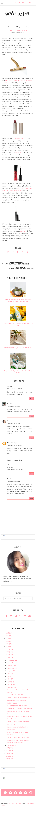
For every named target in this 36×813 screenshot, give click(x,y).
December (11, 660)
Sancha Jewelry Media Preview (17, 727)
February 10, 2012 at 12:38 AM (14, 388)
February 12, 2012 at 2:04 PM (14, 423)
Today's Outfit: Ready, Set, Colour (18, 698)
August (10, 671)
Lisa (8, 421)
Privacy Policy (17, 803)
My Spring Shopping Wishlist (17, 706)
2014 (7, 652)
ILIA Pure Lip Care (19, 138)
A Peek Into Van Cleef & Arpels (17, 695)
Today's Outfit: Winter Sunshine (18, 721)
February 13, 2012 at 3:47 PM (14, 481)
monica (9, 403)
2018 (7, 641)
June (9, 676)
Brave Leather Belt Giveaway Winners (19, 716)
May (9, 679)
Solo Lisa (10, 803)
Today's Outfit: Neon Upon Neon (18, 737)
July (9, 673)
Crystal (9, 479)
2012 (7, 657)
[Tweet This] (8, 252)
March (10, 684)
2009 (7, 753)
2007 (7, 759)
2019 (7, 638)
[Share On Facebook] (13, 252)
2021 (7, 633)
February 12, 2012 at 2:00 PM (14, 406)
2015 (7, 649)
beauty (11, 30)
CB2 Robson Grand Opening (16, 700)
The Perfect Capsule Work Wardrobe (19, 708)
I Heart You (11, 730)
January (10, 745)
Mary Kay (23, 231)
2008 (7, 756)
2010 (7, 750)
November (11, 663)
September (11, 668)
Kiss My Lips (11, 724)
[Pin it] (23, 252)
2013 (7, 655)
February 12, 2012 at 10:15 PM (14, 445)
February (11, 687)
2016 (7, 646)
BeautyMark (19, 152)
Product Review (21, 30)
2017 (7, 644)
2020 (7, 636)
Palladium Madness (13, 719)
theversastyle (12, 443)
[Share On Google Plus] (18, 252)
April (9, 682)
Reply (31, 398)
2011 (7, 748)
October (10, 665)
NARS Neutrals (12, 703)
